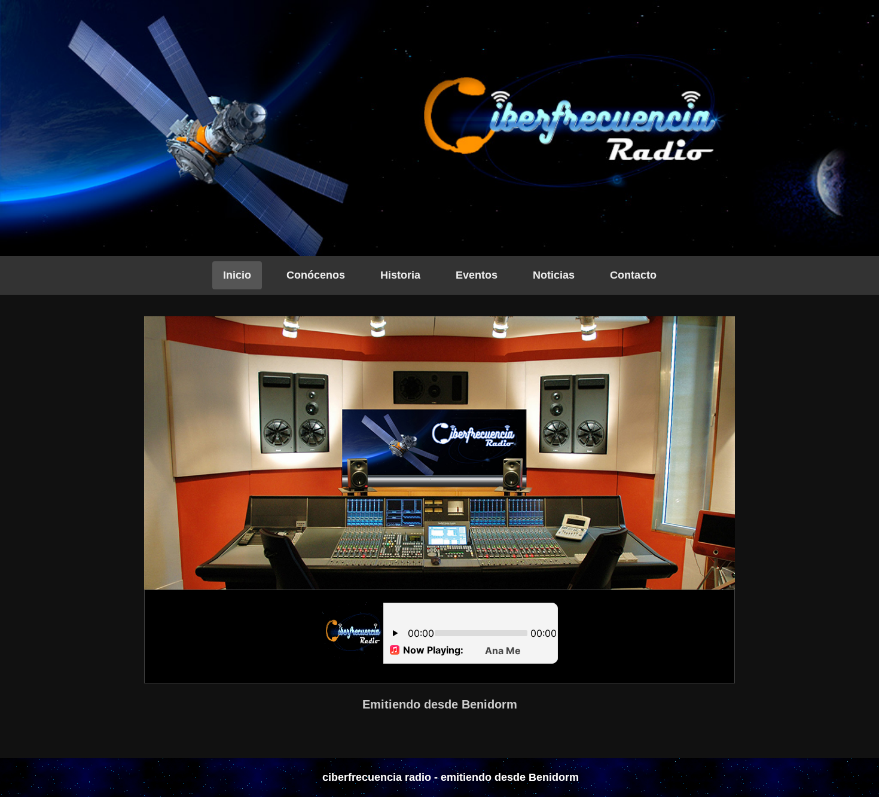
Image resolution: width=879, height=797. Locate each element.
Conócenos (315, 275)
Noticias (554, 275)
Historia (400, 275)
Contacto (633, 275)
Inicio (237, 275)
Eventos (477, 275)
